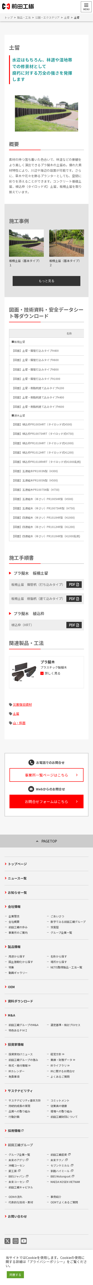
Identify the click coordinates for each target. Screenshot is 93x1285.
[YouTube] (24, 1240)
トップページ (17, 864)
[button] (86, 6)
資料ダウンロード (20, 1001)
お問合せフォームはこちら (46, 801)
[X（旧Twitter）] (7, 1241)
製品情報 (14, 947)
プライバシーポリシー (46, 1261)
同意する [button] (15, 1275)
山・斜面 (19, 723)
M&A (11, 1015)
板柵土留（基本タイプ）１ (25, 263)
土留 (16, 713)
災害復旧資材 (22, 704)
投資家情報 (16, 1044)
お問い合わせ (17, 1216)
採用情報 (14, 1131)
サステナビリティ (20, 1091)
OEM (11, 987)
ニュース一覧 (17, 878)
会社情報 (14, 906)
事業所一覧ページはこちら (46, 775)
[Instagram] (16, 1240)
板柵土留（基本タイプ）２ (65, 263)
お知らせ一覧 (17, 892)
